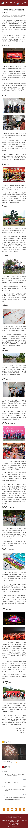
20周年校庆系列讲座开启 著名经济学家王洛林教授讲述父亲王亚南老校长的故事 (15, 798)
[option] (14, 753)
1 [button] (11, 762)
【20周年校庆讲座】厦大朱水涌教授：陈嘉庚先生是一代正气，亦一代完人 (15, 774)
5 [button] (16, 762)
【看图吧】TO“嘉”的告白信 (8, 761)
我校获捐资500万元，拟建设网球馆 (12, 782)
